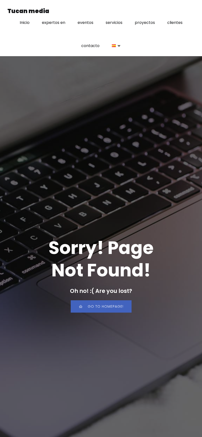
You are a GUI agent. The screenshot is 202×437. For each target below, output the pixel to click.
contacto (90, 46)
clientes (175, 22)
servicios (114, 22)
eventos (85, 22)
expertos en (53, 22)
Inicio (25, 22)
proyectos (145, 22)
